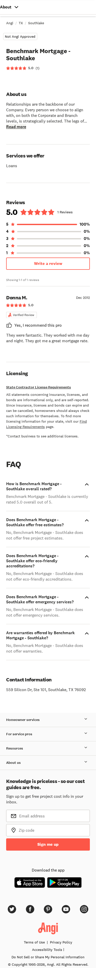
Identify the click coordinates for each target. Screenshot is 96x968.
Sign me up (48, 844)
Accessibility (47, 949)
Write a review (48, 263)
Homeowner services (23, 719)
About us (13, 762)
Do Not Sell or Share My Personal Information (48, 957)
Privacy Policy (61, 942)
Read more (16, 126)
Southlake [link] (36, 23)
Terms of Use (34, 942)
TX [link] (21, 23)
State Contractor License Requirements (38, 387)
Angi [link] (9, 23)
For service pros (19, 734)
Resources (14, 748)
